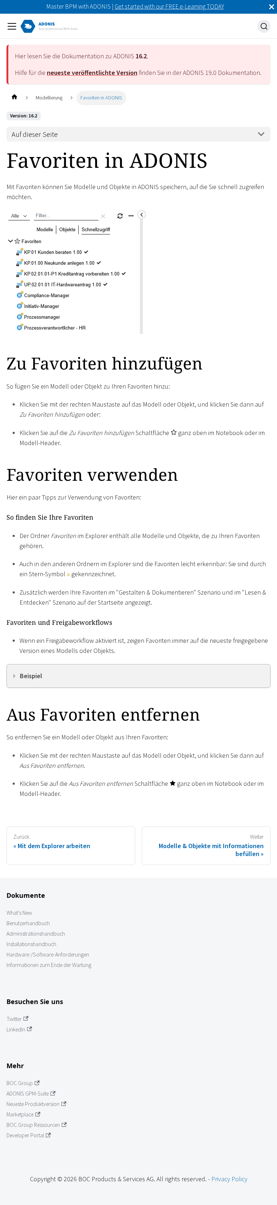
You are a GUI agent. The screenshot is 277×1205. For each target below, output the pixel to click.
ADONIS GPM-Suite (27, 1093)
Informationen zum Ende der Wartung (48, 965)
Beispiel (31, 676)
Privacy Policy (229, 1179)
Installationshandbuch (31, 944)
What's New (19, 912)
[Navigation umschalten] (11, 26)
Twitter (14, 1019)
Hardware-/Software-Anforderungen (47, 954)
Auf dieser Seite (35, 134)
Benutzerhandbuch (28, 923)
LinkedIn (15, 1029)
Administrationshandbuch (35, 933)
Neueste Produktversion (33, 1104)
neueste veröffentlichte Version (92, 72)
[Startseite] (14, 98)
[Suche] (264, 26)
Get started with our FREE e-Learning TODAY (169, 6)
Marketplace (20, 1114)
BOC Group (19, 1083)
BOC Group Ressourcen (33, 1124)
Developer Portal (25, 1135)
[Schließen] (271, 7)
